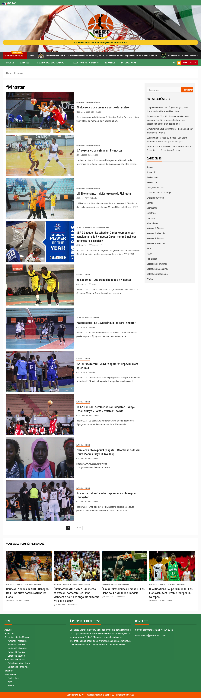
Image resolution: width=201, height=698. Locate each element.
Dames (150, 203)
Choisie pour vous (155, 198)
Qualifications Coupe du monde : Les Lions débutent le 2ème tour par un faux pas (171, 593)
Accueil (10, 63)
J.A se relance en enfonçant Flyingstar (99, 150)
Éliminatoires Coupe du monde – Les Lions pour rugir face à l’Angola (164, 56)
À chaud (150, 167)
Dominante (80, 102)
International (128, 63)
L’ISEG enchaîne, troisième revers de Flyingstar (104, 193)
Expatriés (110, 63)
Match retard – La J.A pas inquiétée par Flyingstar (106, 322)
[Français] (6, 4)
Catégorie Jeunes (155, 187)
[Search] (174, 62)
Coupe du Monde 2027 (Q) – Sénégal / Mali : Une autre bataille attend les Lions (27, 593)
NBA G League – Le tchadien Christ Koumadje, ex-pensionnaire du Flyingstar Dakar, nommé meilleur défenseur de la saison (106, 236)
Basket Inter (90, 227)
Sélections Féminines (157, 264)
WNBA (150, 279)
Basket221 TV (153, 182)
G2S (132, 694)
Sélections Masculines (157, 269)
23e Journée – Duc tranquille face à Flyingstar (103, 279)
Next (79, 528)
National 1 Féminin (93, 102)
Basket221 (97, 112)
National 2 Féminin (155, 238)
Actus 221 (25, 63)
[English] (3, 4)
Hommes (151, 218)
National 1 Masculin (156, 233)
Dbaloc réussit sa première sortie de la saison (103, 107)
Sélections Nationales (85, 63)
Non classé (152, 259)
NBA (107, 227)
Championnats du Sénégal (50, 63)
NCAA (149, 253)
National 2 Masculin (156, 243)
